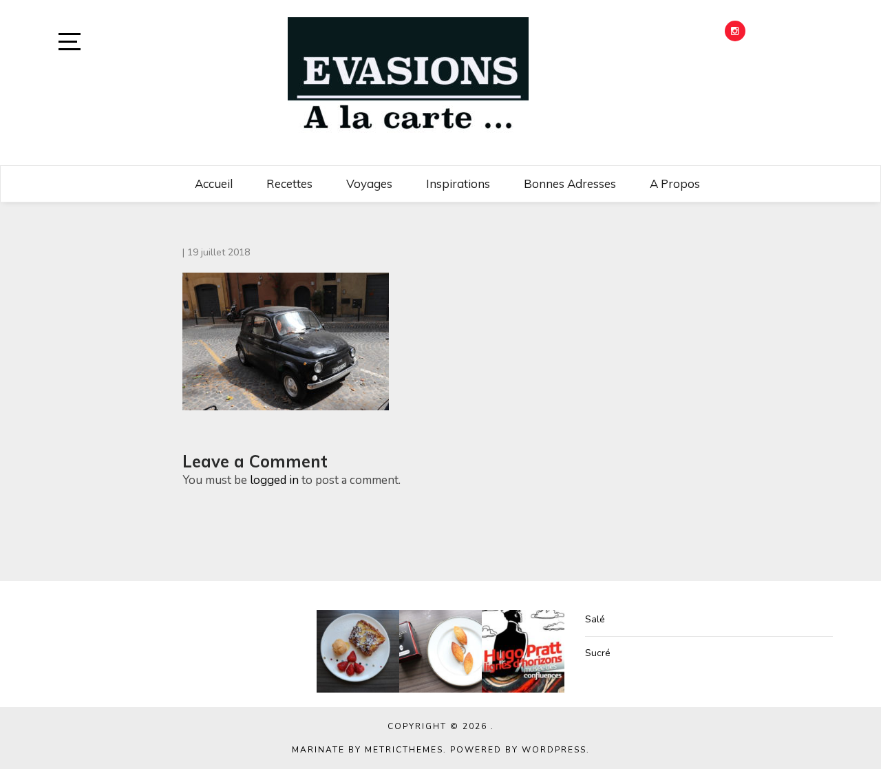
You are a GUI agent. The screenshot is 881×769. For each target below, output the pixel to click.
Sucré (598, 653)
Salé (595, 619)
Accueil (214, 183)
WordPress (554, 749)
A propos (675, 183)
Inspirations (458, 183)
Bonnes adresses (570, 183)
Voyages (369, 183)
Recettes (289, 183)
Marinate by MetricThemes (367, 749)
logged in (274, 480)
